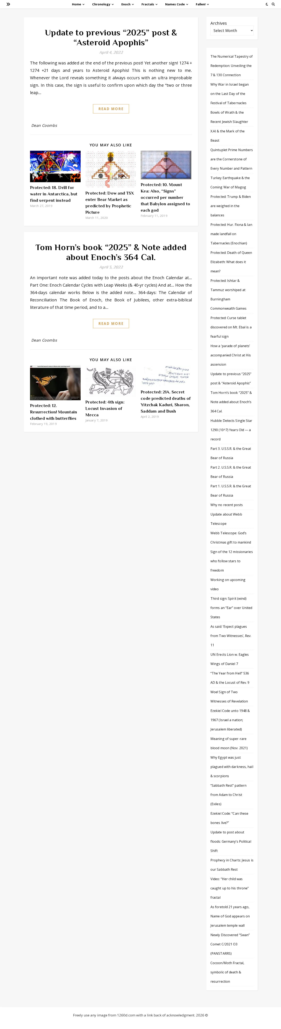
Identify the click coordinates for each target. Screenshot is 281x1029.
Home (76, 4)
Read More (111, 108)
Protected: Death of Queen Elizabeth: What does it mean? (231, 261)
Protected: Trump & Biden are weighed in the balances (230, 205)
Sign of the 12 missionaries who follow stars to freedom (231, 561)
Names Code (175, 4)
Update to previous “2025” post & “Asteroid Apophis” (111, 37)
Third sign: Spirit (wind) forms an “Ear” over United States (231, 607)
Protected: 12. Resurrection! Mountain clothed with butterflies (53, 412)
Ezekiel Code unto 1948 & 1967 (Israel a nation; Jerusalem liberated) (230, 720)
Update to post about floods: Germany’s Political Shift (230, 841)
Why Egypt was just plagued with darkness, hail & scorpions (231, 766)
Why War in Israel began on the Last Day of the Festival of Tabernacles (229, 93)
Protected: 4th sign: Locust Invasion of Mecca (104, 408)
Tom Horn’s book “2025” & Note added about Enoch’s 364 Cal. (111, 252)
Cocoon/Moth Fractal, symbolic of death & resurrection (227, 972)
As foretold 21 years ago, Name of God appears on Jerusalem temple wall (230, 916)
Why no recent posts (226, 505)
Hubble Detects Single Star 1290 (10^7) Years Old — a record (231, 429)
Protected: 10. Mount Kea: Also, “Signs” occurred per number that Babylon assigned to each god (165, 197)
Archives (218, 23)
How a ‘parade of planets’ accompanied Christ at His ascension (230, 355)
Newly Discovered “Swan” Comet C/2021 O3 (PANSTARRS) (230, 944)
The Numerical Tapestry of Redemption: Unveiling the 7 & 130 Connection (231, 65)
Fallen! (201, 4)
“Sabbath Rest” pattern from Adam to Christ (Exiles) (228, 794)
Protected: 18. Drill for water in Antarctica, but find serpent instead (53, 194)
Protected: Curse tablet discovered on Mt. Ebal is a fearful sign (231, 327)
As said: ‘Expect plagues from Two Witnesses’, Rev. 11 (230, 635)
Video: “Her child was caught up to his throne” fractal (229, 888)
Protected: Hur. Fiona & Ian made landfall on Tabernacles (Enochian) (231, 233)
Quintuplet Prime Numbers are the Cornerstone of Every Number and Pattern (231, 159)
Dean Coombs (44, 125)
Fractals (148, 4)
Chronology (101, 4)
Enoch (125, 4)
